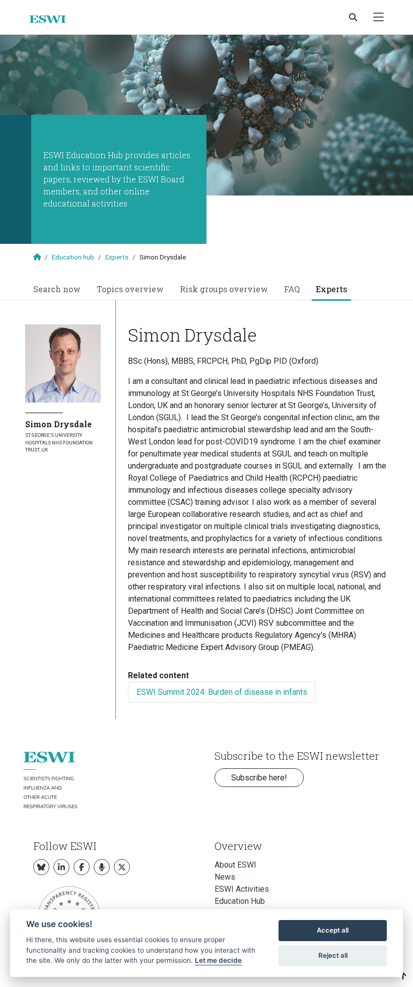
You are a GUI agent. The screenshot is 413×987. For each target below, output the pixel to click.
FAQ (292, 289)
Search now (57, 289)
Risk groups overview (224, 289)
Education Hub (240, 901)
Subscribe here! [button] (259, 777)
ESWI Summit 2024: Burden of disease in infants (221, 692)
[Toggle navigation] (378, 17)
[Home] (51, 19)
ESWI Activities (242, 889)
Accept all (333, 930)
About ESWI (235, 865)
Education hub (73, 257)
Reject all (333, 955)
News (225, 877)
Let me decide (218, 960)
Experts (116, 257)
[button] (403, 976)
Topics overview (130, 289)
